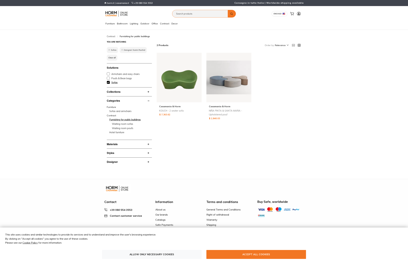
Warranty (211, 219)
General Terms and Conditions (223, 209)
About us (160, 209)
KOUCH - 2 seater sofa (171, 110)
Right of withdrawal (217, 214)
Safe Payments (164, 225)
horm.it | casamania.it (117, 3)
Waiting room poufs (122, 128)
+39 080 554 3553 (143, 3)
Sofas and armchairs (120, 111)
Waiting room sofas (122, 124)
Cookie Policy (30, 242)
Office (155, 23)
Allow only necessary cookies (152, 254)
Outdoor (144, 23)
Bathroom (122, 23)
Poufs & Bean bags (121, 78)
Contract (164, 23)
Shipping (211, 225)
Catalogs (160, 219)
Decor (174, 23)
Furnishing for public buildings (125, 119)
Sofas (114, 82)
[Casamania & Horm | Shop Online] (117, 14)
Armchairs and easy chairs (125, 74)
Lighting (134, 23)
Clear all (112, 57)
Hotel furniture (116, 132)
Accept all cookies (256, 254)
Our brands (161, 214)
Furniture (110, 23)
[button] (281, 45)
